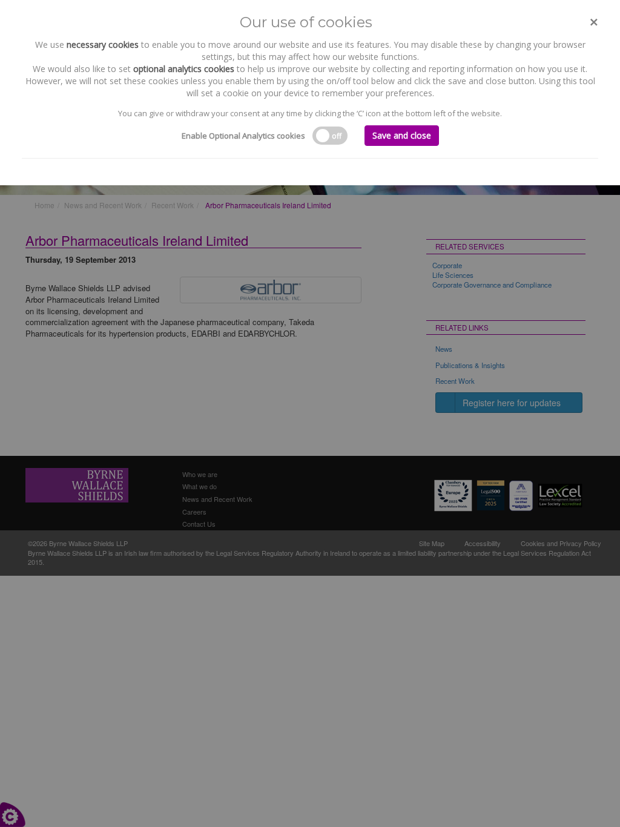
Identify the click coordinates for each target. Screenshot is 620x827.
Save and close (401, 135)
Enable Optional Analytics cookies (243, 135)
